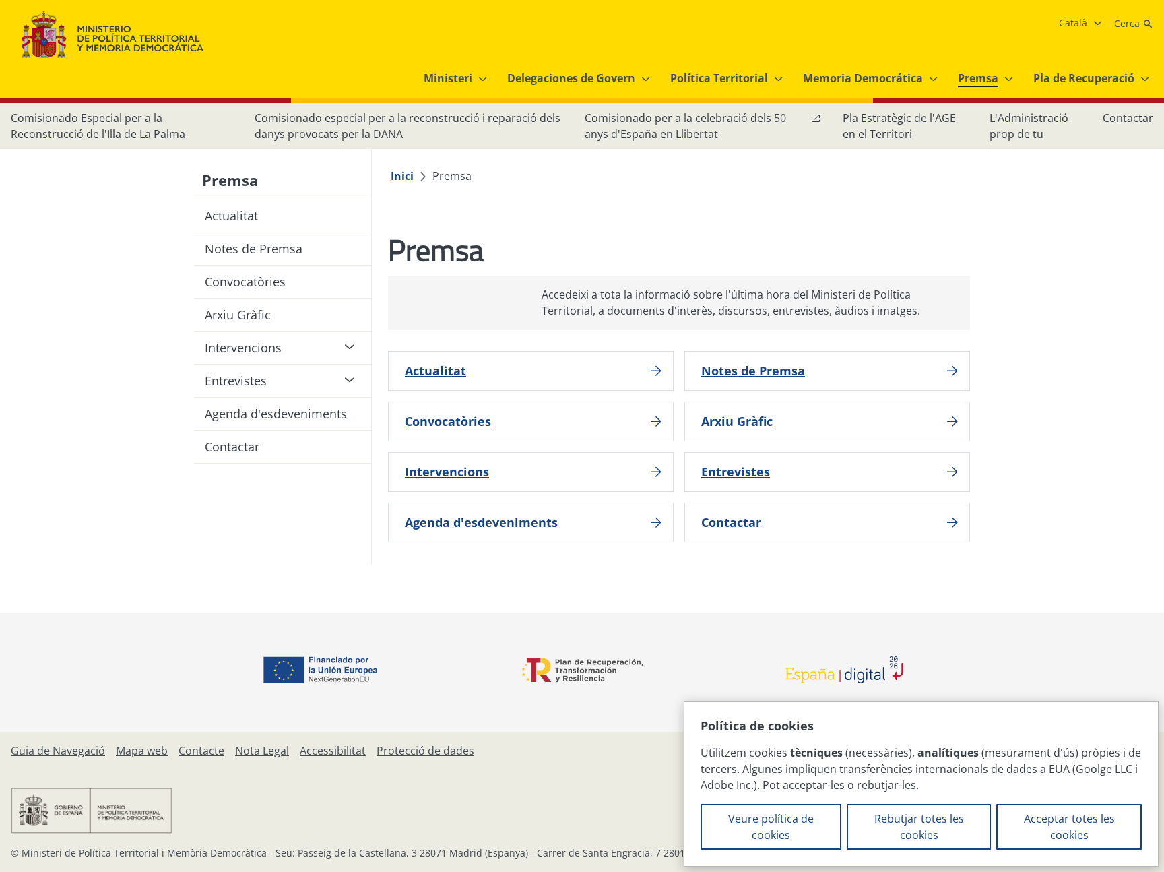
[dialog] (921, 784)
